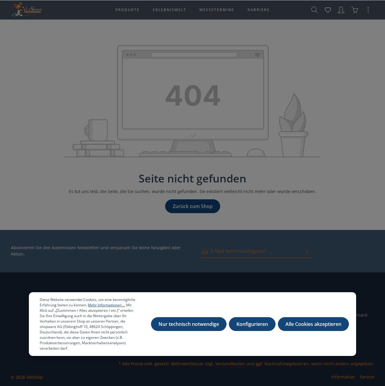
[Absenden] (307, 251)
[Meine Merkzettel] (328, 10)
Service (367, 377)
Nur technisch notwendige (189, 324)
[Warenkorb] (354, 10)
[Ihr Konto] (341, 10)
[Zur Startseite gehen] (26, 10)
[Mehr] (368, 10)
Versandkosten (230, 363)
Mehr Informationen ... (106, 305)
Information (343, 377)
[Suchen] (315, 10)
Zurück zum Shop (193, 206)
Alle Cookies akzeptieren (313, 324)
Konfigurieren (252, 324)
